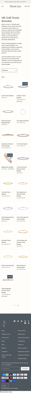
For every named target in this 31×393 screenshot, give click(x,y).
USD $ (4, 385)
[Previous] (13, 305)
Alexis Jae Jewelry (12, 388)
